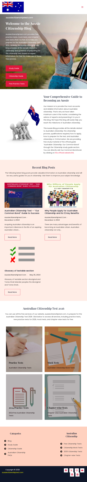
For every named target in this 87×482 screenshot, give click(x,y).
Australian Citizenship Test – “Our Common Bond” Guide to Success (22, 212)
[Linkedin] (72, 474)
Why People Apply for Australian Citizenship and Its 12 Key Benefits (62, 212)
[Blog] (7, 441)
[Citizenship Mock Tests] (71, 447)
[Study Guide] (11, 444)
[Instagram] (77, 470)
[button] (14, 68)
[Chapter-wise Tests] (70, 455)
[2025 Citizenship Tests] (71, 451)
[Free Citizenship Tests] (71, 443)
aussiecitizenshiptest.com (15, 217)
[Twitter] (71, 470)
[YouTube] (82, 470)
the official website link (64, 153)
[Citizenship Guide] (13, 448)
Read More (12, 237)
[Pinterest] (77, 474)
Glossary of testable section (19, 270)
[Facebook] (66, 470)
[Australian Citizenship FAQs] (15, 454)
